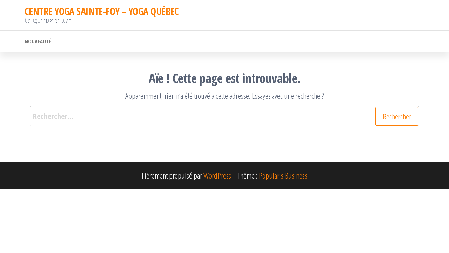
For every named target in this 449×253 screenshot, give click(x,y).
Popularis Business (283, 175)
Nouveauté (38, 41)
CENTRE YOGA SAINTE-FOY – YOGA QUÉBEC (102, 11)
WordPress (217, 175)
